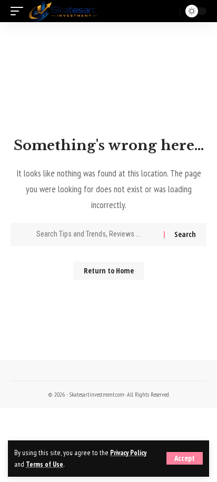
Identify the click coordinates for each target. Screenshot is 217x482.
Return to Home (109, 270)
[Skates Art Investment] (62, 11)
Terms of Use (44, 464)
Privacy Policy (128, 452)
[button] (184, 458)
